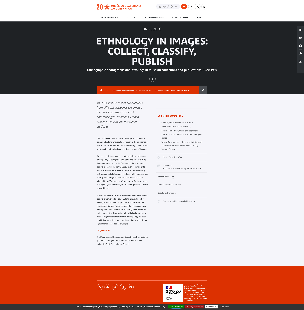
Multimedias (300, 53)
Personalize (211, 307)
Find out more (223, 307)
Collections (131, 17)
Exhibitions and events (154, 17)
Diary (300, 46)
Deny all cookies (195, 307)
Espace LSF (131, 287)
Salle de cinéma (175, 157)
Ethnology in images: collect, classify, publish (172, 90)
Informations (300, 38)
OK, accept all (177, 307)
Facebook (191, 6)
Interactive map (300, 61)
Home (100, 90)
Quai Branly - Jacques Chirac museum (119, 6)
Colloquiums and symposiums (123, 90)
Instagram (204, 6)
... (107, 90)
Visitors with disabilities (168, 6)
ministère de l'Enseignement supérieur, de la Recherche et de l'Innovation (195, 298)
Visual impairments (107, 287)
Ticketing (300, 30)
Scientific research (180, 17)
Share (203, 90)
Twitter (198, 6)
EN (184, 6)
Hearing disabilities (115, 287)
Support (200, 17)
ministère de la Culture (192, 294)
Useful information (109, 17)
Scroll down (152, 79)
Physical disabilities (100, 287)
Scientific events (144, 90)
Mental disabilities (123, 287)
